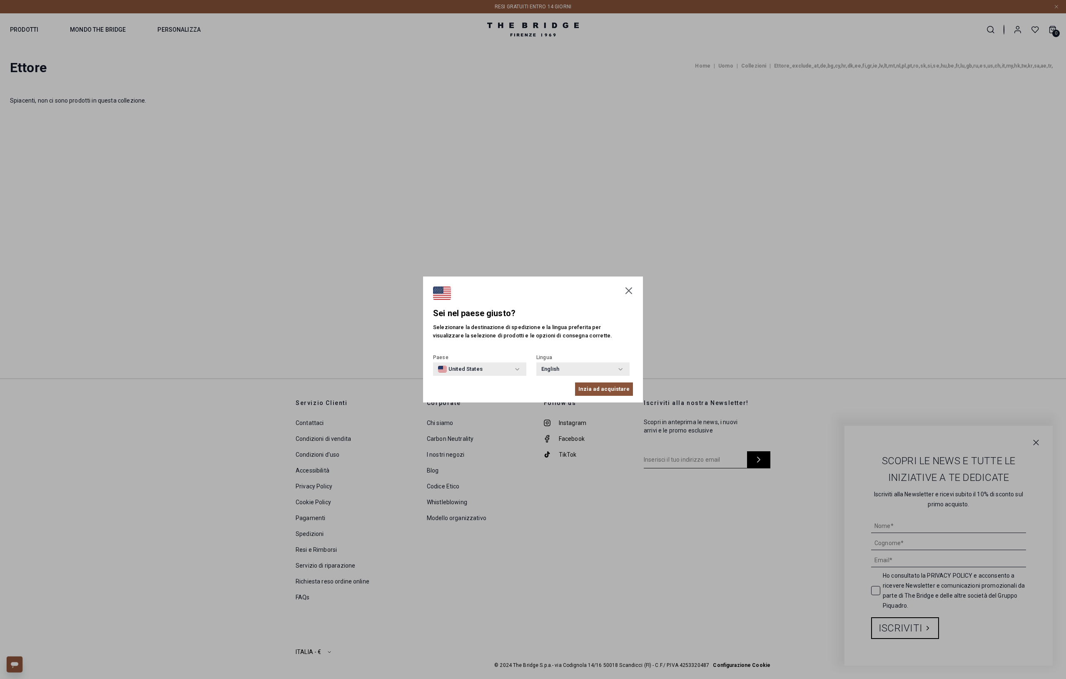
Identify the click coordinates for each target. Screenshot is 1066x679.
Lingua (544, 357)
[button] (629, 291)
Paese (440, 357)
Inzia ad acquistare (604, 389)
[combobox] (460, 369)
